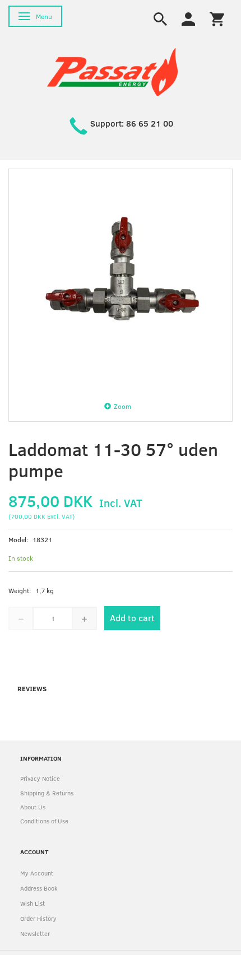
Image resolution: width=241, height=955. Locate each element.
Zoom (122, 406)
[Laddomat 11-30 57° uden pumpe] (120, 280)
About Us (32, 807)
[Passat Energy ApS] (112, 71)
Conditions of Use (44, 821)
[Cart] (217, 18)
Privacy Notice (40, 778)
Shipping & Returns (46, 793)
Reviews (32, 688)
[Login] (188, 18)
